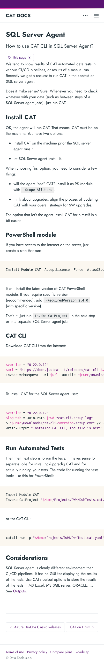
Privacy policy (37, 652)
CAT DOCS (18, 15)
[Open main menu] (96, 15)
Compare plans (61, 652)
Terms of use (15, 652)
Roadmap (82, 652)
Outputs (19, 591)
